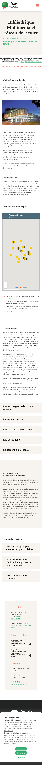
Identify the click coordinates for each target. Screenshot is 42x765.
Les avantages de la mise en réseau (18, 408)
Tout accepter (21, 749)
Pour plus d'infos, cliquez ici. (31, 62)
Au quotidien (18, 38)
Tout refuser (21, 753)
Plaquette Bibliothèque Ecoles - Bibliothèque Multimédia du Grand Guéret (18, 653)
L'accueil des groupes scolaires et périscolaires (19, 548)
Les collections (11, 439)
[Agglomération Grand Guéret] (10, 5)
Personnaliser (21, 757)
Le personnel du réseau (16, 449)
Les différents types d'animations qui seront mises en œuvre (19, 562)
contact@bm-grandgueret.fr (20, 684)
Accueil (5, 38)
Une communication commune (17, 577)
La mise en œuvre (13, 419)
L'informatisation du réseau (18, 429)
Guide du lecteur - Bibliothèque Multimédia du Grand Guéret (18, 642)
